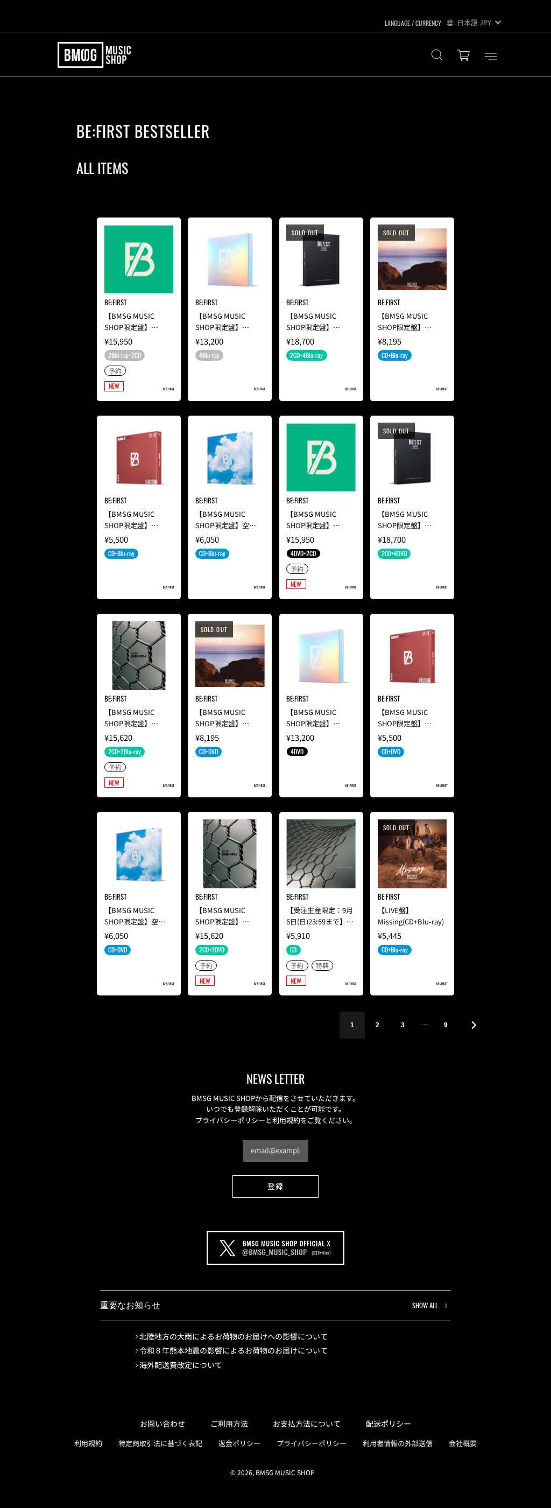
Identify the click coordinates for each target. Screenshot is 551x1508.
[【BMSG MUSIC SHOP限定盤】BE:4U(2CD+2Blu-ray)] (139, 656)
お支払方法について (307, 1423)
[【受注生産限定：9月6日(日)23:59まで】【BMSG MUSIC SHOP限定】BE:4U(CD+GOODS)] (321, 854)
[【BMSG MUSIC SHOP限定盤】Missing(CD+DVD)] (230, 656)
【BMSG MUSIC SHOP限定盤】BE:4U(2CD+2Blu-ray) (138, 723)
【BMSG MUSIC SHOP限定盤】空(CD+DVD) (131, 921)
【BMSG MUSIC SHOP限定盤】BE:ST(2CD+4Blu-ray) (320, 327)
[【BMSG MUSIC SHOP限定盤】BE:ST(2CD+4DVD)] (412, 457)
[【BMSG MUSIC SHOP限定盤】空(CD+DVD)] (139, 854)
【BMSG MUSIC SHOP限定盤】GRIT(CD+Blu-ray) (132, 525)
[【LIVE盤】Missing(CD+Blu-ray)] (412, 854)
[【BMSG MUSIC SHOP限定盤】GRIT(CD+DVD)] (412, 656)
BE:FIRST (115, 302)
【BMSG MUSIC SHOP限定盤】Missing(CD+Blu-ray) (411, 327)
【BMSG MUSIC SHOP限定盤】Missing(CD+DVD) (223, 723)
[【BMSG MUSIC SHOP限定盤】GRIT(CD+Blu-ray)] (139, 457)
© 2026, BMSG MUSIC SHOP (272, 1472)
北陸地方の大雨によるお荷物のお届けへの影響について (233, 1336)
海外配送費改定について (180, 1365)
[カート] (465, 56)
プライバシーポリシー (312, 1443)
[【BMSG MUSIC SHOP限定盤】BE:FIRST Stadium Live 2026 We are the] (139, 259)
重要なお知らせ (269, 1305)
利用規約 (88, 1443)
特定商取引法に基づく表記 (160, 1443)
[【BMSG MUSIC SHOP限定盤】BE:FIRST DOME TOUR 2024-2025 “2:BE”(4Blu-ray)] (230, 259)
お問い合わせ (162, 1423)
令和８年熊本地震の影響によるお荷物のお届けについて (233, 1350)
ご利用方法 (229, 1423)
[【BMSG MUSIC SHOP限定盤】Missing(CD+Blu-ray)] (412, 259)
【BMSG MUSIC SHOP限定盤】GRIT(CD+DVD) (403, 723)
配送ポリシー (388, 1423)
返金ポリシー (239, 1443)
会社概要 (463, 1443)
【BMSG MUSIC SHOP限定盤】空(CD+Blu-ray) (222, 525)
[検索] (436, 56)
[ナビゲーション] (490, 56)
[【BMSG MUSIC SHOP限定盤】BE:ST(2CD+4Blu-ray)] (321, 259)
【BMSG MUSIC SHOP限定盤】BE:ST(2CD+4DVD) (407, 525)
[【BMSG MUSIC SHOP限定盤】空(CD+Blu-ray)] (230, 457)
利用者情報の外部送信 (398, 1443)
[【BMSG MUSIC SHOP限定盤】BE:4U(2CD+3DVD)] (230, 854)
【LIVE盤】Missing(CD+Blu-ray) (411, 916)
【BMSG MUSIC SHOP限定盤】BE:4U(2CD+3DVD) (224, 921)
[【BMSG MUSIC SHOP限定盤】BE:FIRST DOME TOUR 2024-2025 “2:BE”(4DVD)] (321, 656)
